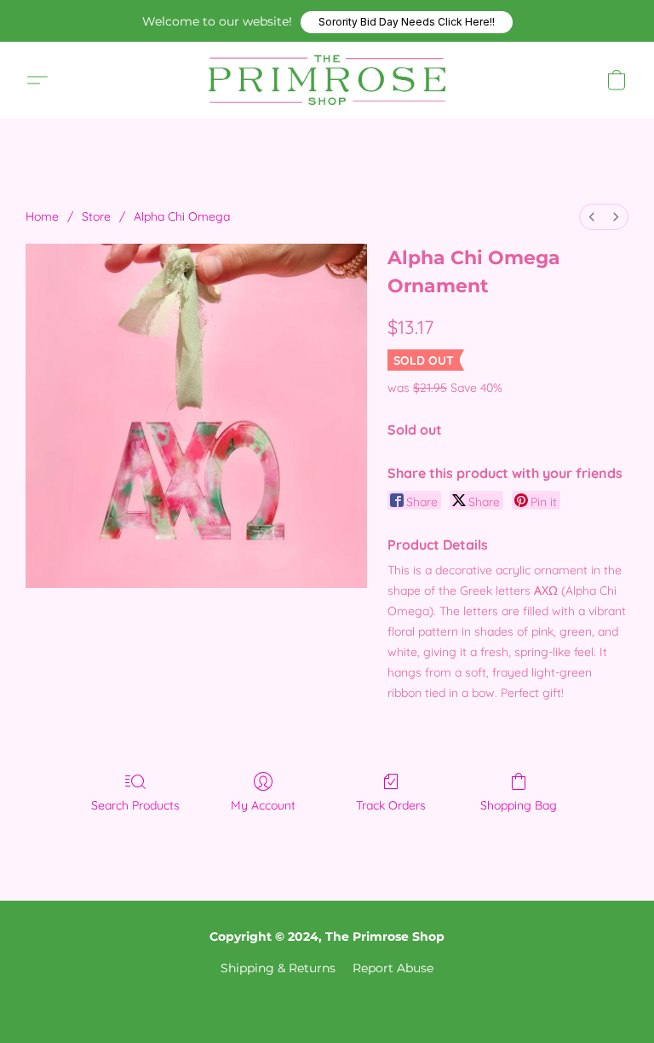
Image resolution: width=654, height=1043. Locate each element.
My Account (263, 805)
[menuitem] (592, 217)
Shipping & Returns (278, 968)
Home (42, 216)
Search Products (135, 805)
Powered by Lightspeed (327, 997)
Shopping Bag (518, 805)
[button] (407, 22)
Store (96, 216)
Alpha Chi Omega (182, 216)
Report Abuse (393, 968)
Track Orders (391, 805)
